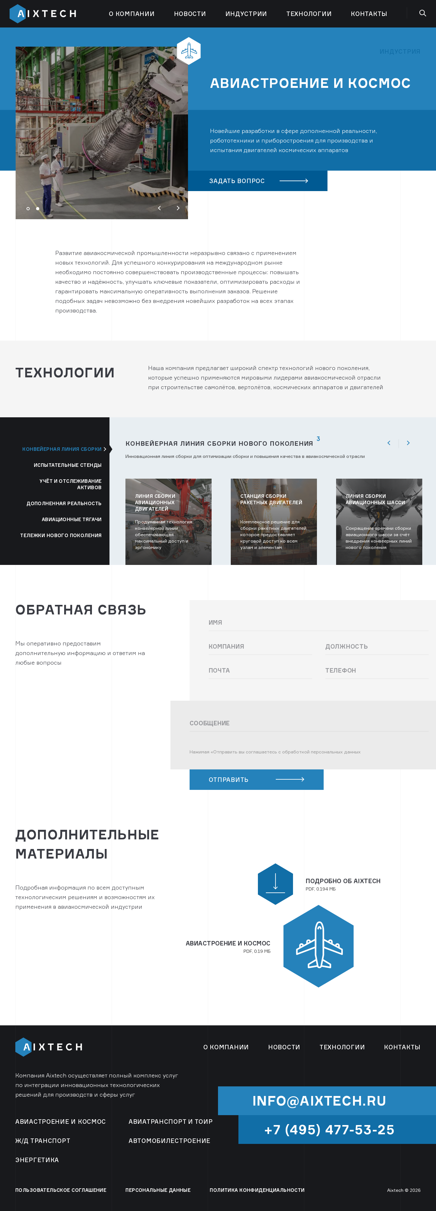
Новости (190, 13)
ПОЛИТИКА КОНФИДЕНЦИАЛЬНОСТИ (257, 1190)
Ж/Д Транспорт (42, 1140)
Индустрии (246, 13)
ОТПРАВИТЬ (229, 779)
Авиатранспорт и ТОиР (171, 1121)
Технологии (309, 13)
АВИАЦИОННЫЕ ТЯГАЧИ (72, 519)
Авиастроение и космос (60, 1121)
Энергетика (37, 1159)
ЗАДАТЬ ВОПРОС (237, 180)
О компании (131, 13)
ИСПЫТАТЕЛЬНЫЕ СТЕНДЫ (67, 465)
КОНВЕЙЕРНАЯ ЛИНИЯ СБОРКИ (61, 449)
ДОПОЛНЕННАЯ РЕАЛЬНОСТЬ (63, 503)
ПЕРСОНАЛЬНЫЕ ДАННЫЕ (158, 1190)
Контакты (369, 13)
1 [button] (30, 211)
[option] (218, 109)
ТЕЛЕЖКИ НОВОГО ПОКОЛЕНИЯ (60, 535)
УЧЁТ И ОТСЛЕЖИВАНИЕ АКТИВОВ (70, 484)
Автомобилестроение (169, 1140)
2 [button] (40, 211)
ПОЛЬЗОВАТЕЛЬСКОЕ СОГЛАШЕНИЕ (60, 1190)
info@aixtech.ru (319, 1101)
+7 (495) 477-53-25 (329, 1130)
